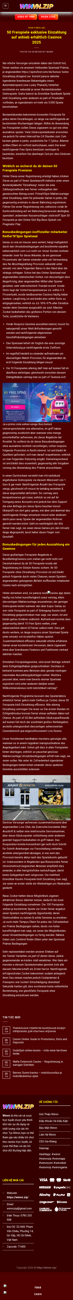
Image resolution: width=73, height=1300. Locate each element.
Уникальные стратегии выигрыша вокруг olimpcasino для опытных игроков (39, 1029)
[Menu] (5, 6)
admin (49, 52)
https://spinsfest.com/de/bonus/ (41, 72)
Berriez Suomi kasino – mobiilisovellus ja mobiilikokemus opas (37, 1074)
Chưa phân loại (36, 28)
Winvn (6, 1115)
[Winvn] (36, 6)
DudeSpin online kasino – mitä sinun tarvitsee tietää (40, 1052)
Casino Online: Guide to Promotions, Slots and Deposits (40, 1041)
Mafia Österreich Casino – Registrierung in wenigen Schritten (38, 1063)
